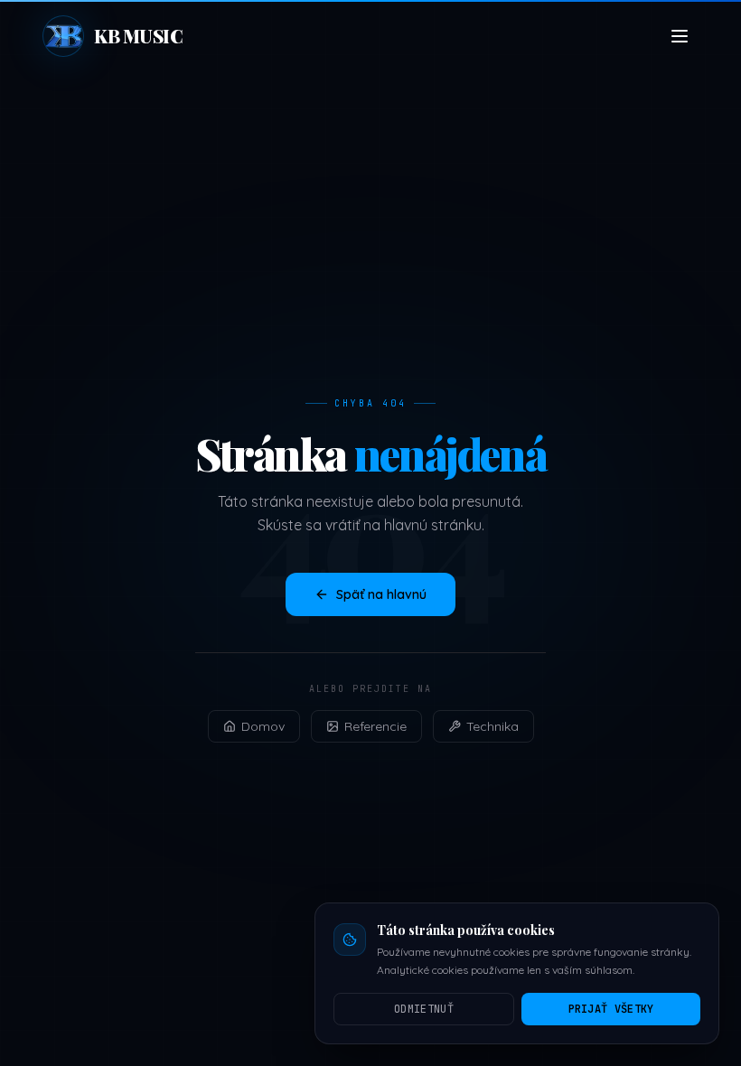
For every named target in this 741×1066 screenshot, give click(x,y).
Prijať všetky (611, 1009)
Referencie (375, 726)
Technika (492, 726)
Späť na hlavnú (381, 594)
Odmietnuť (424, 1009)
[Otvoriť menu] (679, 36)
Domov (263, 726)
